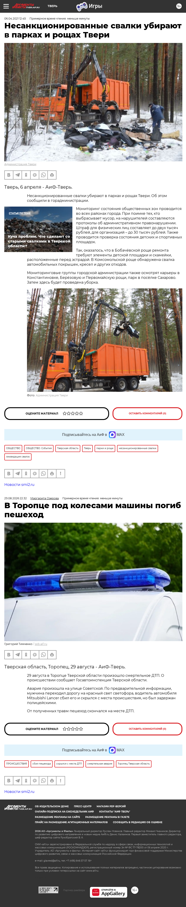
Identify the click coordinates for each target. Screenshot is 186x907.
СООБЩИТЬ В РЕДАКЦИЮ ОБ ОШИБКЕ (137, 822)
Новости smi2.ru (19, 484)
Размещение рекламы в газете (107, 817)
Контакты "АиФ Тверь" (114, 811)
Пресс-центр (82, 806)
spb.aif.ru (41, 644)
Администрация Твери (20, 164)
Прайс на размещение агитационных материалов (71, 822)
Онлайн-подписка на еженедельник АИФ (64, 811)
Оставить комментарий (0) (147, 413)
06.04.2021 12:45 (15, 18)
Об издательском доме (52, 806)
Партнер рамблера (74, 890)
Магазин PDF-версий (111, 806)
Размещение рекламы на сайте (57, 817)
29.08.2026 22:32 (15, 498)
